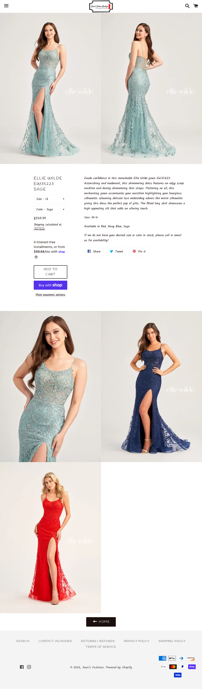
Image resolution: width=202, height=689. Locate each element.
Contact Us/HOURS (55, 641)
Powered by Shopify (119, 667)
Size (39, 199)
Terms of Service (101, 647)
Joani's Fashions (93, 667)
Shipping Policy (172, 641)
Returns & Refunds (98, 641)
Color (39, 209)
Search (22, 641)
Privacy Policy (137, 641)
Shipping (39, 224)
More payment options (50, 294)
